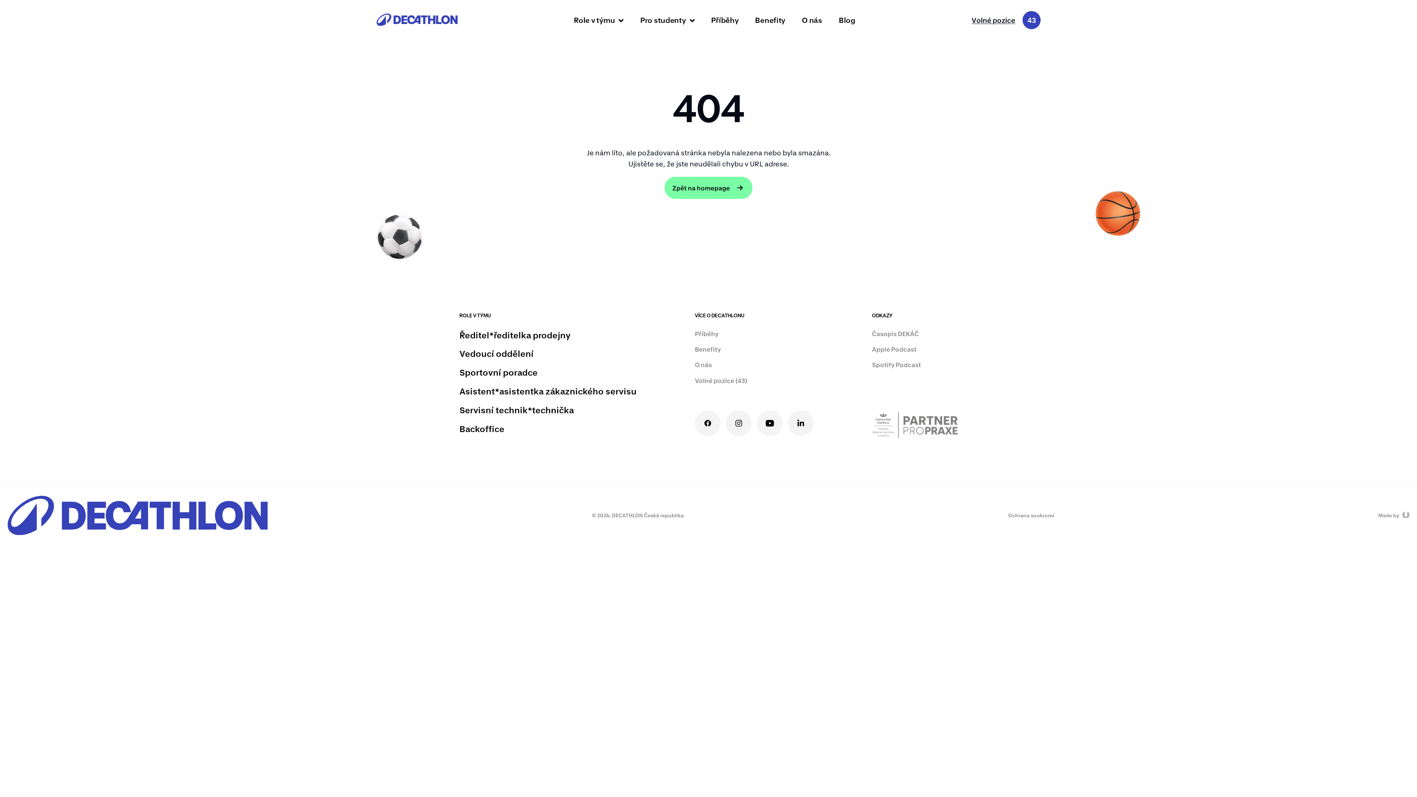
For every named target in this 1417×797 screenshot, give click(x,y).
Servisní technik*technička (516, 409)
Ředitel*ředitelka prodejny (514, 335)
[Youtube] (770, 423)
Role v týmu (594, 20)
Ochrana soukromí (1031, 515)
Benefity (770, 20)
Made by (1388, 515)
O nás (812, 20)
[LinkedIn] (801, 423)
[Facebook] (708, 423)
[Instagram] (739, 423)
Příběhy (724, 20)
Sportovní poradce (498, 372)
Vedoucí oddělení (496, 353)
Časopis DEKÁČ (895, 334)
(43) (721, 380)
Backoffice (481, 428)
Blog (847, 20)
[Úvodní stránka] (417, 20)
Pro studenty (663, 20)
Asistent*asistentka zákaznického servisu (548, 391)
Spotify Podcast (896, 364)
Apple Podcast (894, 349)
